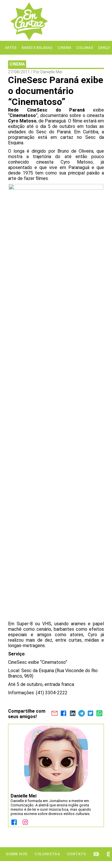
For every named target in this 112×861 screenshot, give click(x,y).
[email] (54, 714)
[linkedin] (72, 714)
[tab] (10, 48)
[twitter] (90, 714)
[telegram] (81, 714)
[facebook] (63, 714)
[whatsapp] (99, 714)
